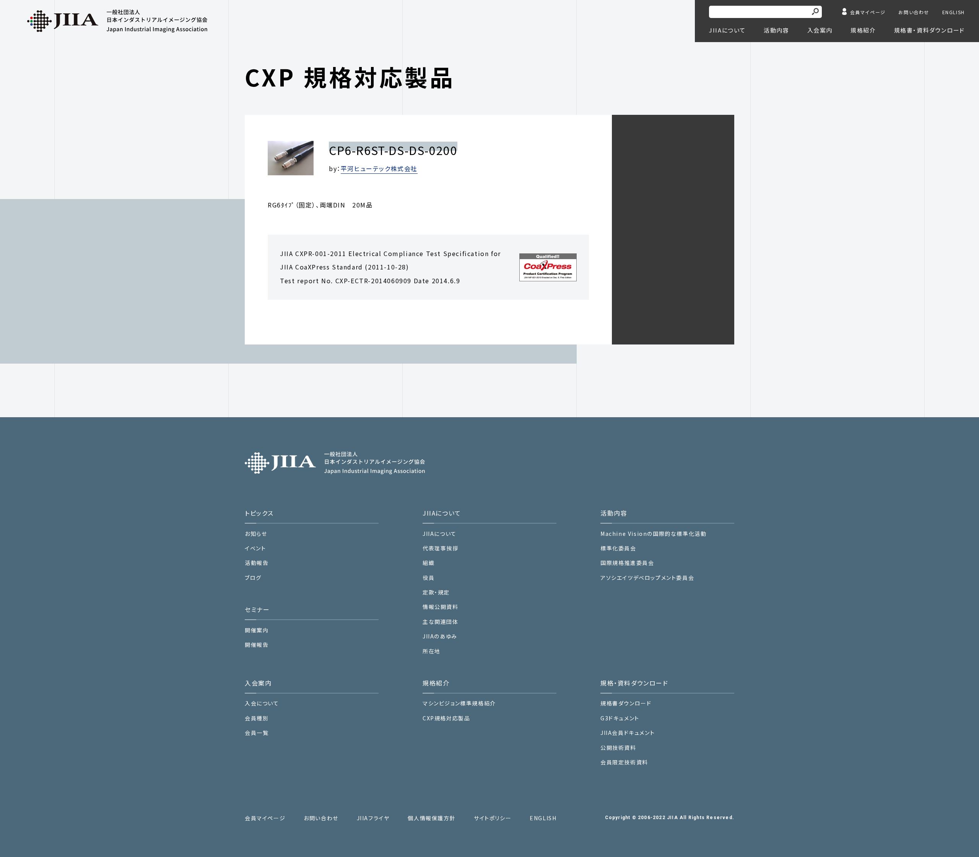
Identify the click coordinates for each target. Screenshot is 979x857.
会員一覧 (256, 732)
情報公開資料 (441, 607)
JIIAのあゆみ (440, 636)
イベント (255, 548)
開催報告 (256, 644)
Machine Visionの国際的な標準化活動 (653, 533)
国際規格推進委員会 (627, 562)
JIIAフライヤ (373, 818)
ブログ (253, 577)
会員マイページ (868, 12)
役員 (428, 577)
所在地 (432, 651)
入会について (262, 703)
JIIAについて (440, 533)
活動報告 (256, 562)
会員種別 (256, 718)
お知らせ (256, 533)
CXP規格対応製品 (446, 718)
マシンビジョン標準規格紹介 (459, 703)
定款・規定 (436, 592)
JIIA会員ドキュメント (627, 732)
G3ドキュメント (619, 718)
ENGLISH (953, 12)
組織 (428, 562)
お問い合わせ (913, 12)
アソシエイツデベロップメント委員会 (647, 577)
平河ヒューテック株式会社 (379, 168)
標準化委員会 (618, 548)
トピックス (259, 513)
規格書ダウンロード (625, 703)
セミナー (257, 609)
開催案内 (256, 630)
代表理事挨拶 (441, 548)
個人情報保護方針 (431, 818)
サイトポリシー (492, 818)
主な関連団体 (441, 621)
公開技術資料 (618, 747)
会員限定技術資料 (624, 762)
